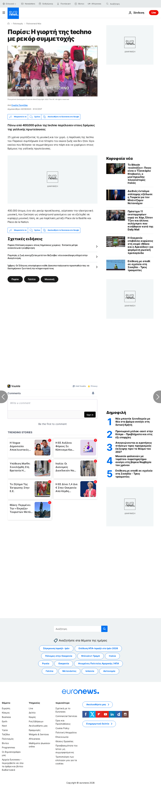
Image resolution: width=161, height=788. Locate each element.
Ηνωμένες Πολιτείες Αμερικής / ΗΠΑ (98, 663)
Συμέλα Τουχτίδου (19, 105)
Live (154, 12)
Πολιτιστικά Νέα (33, 24)
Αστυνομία (109, 671)
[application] (52, 71)
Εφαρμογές (35, 730)
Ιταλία (112, 656)
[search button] (107, 3)
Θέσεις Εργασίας (64, 741)
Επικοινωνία (62, 737)
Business (6, 717)
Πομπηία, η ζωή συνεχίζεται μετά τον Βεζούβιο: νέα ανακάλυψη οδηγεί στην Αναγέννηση (48, 256)
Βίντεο (5, 743)
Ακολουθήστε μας (38, 725)
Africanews (34, 738)
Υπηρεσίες (34, 702)
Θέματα (6, 702)
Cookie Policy (62, 728)
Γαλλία (32, 279)
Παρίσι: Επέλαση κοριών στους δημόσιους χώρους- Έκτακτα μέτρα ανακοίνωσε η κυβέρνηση (43, 246)
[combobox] (123, 3)
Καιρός (32, 717)
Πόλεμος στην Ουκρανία (58, 656)
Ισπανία (90, 671)
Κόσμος (6, 712)
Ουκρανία (63, 663)
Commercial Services (66, 716)
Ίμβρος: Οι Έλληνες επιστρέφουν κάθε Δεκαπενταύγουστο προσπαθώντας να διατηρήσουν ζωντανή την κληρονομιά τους (48, 267)
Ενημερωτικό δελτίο (97, 723)
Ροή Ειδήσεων (36, 721)
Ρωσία (45, 663)
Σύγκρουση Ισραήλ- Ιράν (56, 648)
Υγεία (5, 730)
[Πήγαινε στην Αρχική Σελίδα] (13, 13)
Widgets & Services (39, 734)
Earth (4, 721)
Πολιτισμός (18, 24)
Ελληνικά (10, 4)
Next (4, 725)
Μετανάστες (69, 671)
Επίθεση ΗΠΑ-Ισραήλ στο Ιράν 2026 (98, 648)
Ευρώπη (6, 708)
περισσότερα (62, 702)
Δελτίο (32, 712)
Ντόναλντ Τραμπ (90, 656)
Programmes (8, 747)
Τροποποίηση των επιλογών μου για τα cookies (66, 760)
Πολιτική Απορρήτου (66, 732)
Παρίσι (15, 279)
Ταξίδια (6, 734)
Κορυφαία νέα (119, 158)
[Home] (8, 23)
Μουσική (49, 279)
